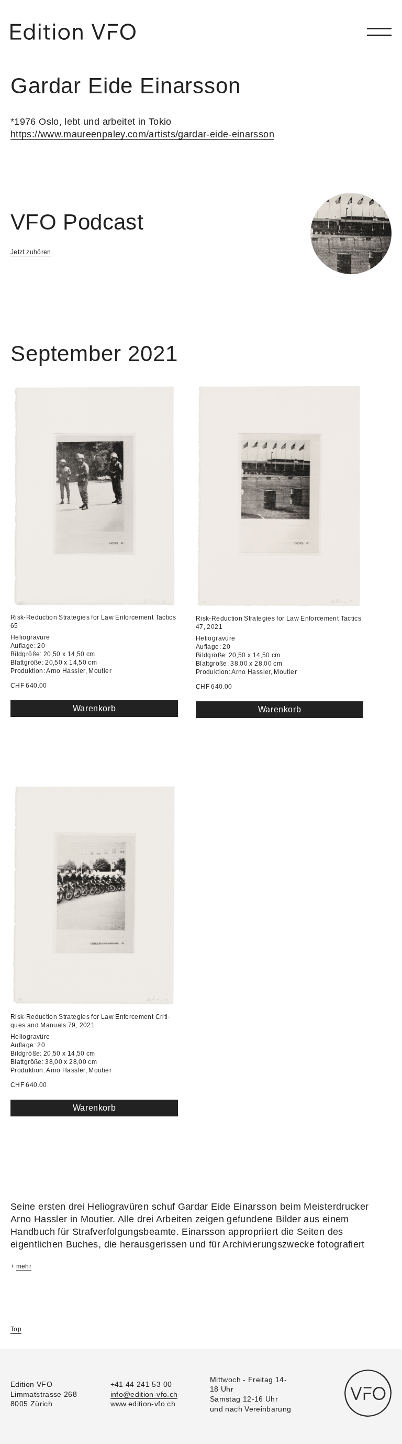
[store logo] (73, 32)
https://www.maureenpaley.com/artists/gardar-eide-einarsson (142, 134)
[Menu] (379, 31)
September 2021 (94, 353)
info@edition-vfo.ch (144, 1394)
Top (15, 1329)
